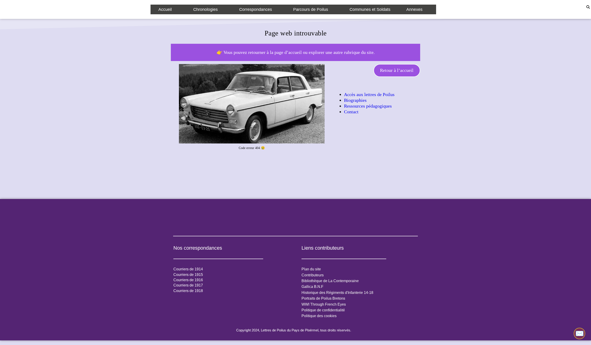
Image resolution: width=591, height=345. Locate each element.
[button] (168, 9)
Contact (351, 111)
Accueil (165, 9)
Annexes (414, 9)
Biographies (355, 100)
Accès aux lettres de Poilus (369, 94)
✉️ (579, 333)
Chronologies (205, 9)
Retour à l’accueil (396, 70)
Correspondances (255, 9)
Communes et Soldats (370, 9)
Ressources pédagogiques (368, 105)
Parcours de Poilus (310, 9)
